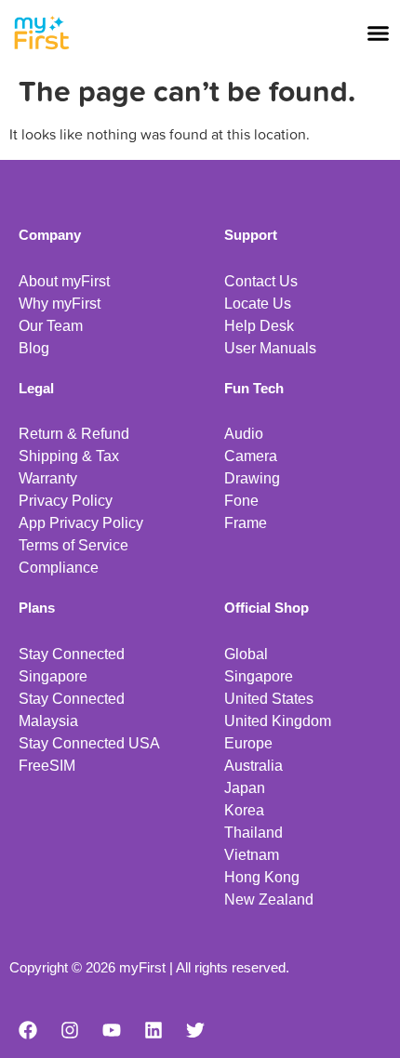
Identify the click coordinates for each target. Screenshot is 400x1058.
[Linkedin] (153, 1030)
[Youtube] (111, 1030)
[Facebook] (28, 1030)
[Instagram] (69, 1030)
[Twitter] (195, 1030)
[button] (378, 32)
